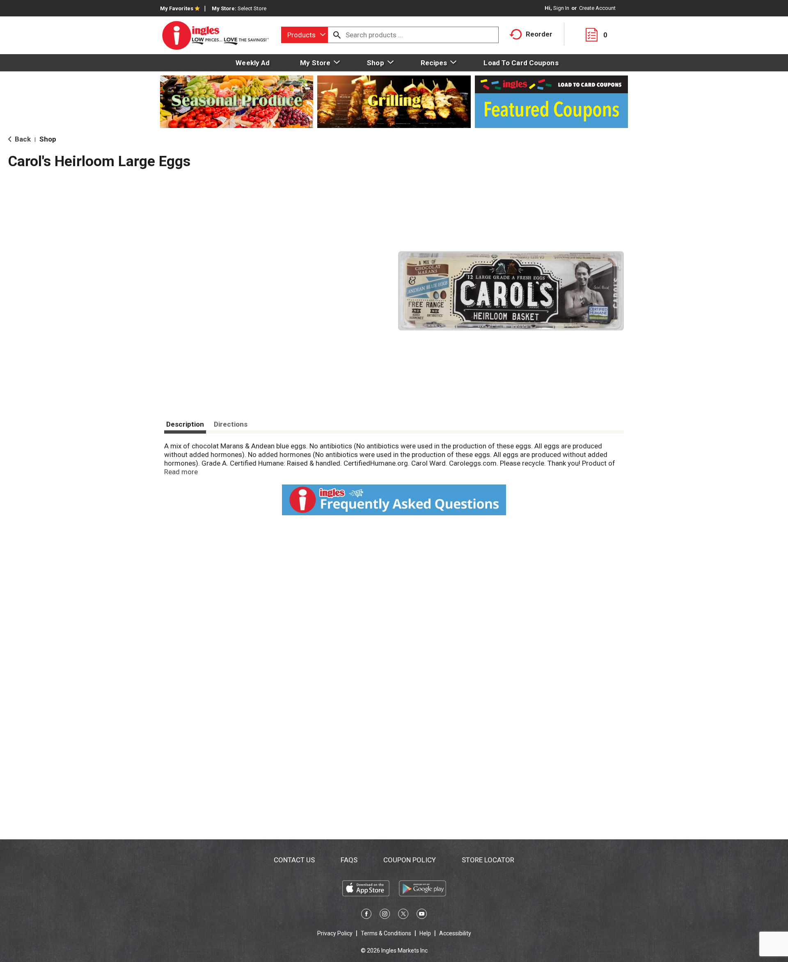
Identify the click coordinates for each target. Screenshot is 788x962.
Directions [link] (230, 424)
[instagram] (385, 915)
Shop (47, 139)
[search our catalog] (337, 35)
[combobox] (304, 35)
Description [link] (185, 424)
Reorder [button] (539, 34)
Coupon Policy (409, 860)
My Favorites (176, 8)
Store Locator (488, 860)
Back (22, 139)
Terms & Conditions (386, 933)
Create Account (597, 8)
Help (425, 933)
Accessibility (455, 933)
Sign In (561, 8)
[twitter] (403, 915)
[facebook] (366, 915)
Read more (181, 472)
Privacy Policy (335, 933)
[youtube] (422, 915)
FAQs (349, 860)
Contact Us (294, 860)
